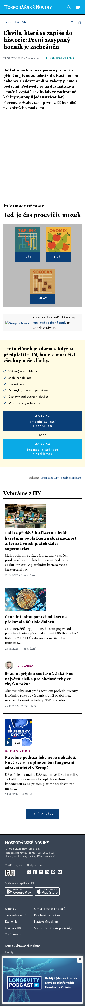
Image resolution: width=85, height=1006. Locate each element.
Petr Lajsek (24, 665)
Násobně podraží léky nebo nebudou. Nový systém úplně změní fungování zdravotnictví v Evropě (40, 763)
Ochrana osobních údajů (49, 908)
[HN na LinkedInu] (47, 872)
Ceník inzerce (13, 934)
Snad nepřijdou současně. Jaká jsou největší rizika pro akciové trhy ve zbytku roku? (39, 679)
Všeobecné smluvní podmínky (53, 928)
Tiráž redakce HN (16, 915)
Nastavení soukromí (46, 921)
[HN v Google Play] (19, 891)
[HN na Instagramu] (41, 872)
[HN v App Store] (47, 891)
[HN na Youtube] (60, 872)
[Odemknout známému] (80, 23)
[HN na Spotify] (53, 872)
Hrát (27, 257)
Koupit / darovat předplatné (22, 945)
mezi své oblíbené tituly (49, 322)
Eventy (9, 952)
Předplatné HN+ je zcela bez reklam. (61, 477)
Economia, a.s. (31, 848)
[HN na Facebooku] (35, 872)
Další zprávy (42, 814)
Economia (11, 921)
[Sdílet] (72, 23)
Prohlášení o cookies (47, 915)
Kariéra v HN (13, 928)
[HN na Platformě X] (29, 872)
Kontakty (10, 908)
